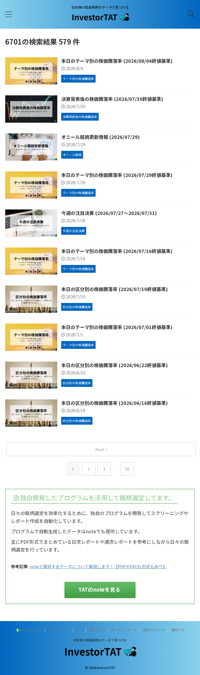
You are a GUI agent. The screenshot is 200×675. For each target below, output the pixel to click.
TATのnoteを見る (99, 589)
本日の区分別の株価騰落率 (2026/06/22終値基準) (114, 365)
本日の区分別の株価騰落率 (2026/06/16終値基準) (114, 402)
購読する (178, 630)
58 (127, 469)
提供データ (97, 630)
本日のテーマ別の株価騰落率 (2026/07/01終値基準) (116, 327)
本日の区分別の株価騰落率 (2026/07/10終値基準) (114, 289)
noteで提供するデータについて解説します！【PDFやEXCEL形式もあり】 (98, 566)
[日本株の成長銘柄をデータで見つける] (100, 19)
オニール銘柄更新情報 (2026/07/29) (100, 136)
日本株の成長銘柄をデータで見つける (100, 640)
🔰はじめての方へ (29, 630)
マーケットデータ (124, 630)
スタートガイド (59, 630)
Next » (101, 449)
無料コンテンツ (154, 630)
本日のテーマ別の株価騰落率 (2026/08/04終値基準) (116, 60)
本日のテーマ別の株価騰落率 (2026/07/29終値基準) (116, 174)
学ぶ (80, 630)
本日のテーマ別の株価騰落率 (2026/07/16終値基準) (116, 250)
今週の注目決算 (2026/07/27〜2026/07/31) (109, 212)
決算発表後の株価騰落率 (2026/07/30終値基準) (112, 98)
